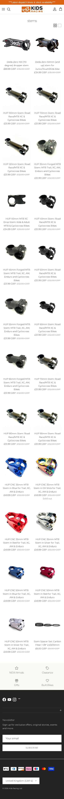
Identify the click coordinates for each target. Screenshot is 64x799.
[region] (32, 2)
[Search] (10, 9)
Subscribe (32, 748)
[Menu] (3, 9)
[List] (60, 25)
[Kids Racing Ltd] (32, 9)
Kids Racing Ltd (15, 788)
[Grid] (55, 25)
